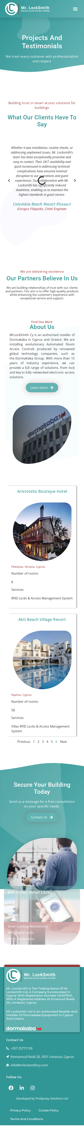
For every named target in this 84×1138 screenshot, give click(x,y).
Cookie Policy (48, 1110)
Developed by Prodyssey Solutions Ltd (42, 1098)
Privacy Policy (20, 1110)
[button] (75, 9)
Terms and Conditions (26, 1119)
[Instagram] (33, 1088)
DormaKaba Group (29, 358)
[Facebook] (11, 1088)
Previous (23, 741)
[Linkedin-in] (22, 1088)
